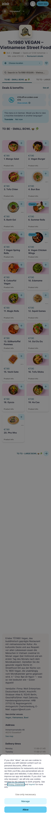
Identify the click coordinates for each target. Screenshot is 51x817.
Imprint (32, 784)
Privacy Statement (16, 784)
